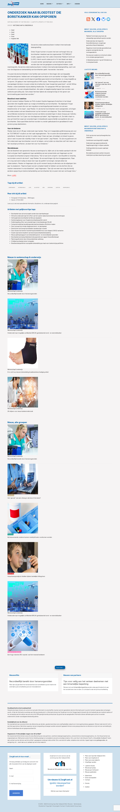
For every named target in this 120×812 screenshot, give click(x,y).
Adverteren (88, 775)
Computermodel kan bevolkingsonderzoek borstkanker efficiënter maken (33, 224)
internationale (22, 187)
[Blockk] (13, 4)
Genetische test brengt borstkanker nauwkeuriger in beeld (29, 228)
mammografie (66, 187)
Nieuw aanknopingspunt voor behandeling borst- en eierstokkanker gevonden (34, 235)
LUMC (14, 175)
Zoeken (87, 787)
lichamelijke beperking (81, 687)
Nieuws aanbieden (90, 772)
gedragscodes (100, 740)
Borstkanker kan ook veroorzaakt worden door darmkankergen (30, 213)
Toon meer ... (60, 667)
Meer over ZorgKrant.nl (92, 758)
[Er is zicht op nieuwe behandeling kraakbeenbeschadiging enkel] (23, 353)
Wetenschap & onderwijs (23, 25)
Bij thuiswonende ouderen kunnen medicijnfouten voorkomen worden (30, 537)
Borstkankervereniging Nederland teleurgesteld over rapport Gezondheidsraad (35, 237)
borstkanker (12, 187)
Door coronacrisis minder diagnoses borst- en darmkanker (29, 226)
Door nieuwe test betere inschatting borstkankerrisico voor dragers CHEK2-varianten (37, 230)
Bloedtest (36, 187)
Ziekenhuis (11, 495)
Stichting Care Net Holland (55, 804)
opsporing (50, 187)
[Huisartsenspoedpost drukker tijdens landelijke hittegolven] (23, 557)
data (43, 187)
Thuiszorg (11, 534)
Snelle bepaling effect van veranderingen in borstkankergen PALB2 (31, 222)
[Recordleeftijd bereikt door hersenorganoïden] (23, 274)
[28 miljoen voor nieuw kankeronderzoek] (23, 392)
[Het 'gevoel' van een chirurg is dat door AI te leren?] (23, 479)
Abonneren (16, 793)
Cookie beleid (70, 806)
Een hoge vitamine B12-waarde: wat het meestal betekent (26, 655)
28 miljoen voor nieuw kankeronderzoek (20, 411)
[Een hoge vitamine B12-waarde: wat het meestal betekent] (23, 635)
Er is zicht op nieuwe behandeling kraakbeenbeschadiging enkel (28, 372)
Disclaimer (42, 806)
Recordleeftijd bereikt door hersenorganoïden (22, 294)
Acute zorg (11, 574)
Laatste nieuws (90, 765)
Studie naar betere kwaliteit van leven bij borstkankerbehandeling (31, 233)
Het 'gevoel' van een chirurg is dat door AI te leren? (24, 498)
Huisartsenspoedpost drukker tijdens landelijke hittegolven (26, 576)
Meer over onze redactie (92, 760)
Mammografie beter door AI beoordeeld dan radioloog (27, 239)
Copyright (49, 806)
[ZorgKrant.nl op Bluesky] (103, 19)
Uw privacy (78, 806)
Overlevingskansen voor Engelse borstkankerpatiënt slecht (29, 220)
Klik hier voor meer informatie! (60, 791)
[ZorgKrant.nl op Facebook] (98, 19)
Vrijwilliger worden (90, 762)
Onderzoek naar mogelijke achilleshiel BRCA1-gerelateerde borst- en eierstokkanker (35, 333)
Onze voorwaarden (90, 777)
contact (30, 742)
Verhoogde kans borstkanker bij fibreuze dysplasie (26, 218)
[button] (50, 4)
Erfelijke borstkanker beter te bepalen (22, 241)
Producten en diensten (14, 652)
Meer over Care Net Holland (93, 756)
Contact (87, 780)
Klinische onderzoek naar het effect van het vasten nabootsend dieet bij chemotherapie (38, 216)
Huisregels (56, 806)
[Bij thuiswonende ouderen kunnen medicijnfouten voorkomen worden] (23, 518)
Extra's (87, 783)
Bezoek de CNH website (55, 769)
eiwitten (58, 187)
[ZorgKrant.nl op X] (93, 19)
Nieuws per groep (90, 768)
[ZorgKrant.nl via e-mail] (108, 19)
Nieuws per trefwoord (91, 770)
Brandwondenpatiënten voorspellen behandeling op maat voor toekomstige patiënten (37, 243)
